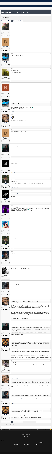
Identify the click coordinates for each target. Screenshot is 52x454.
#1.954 (50, 68)
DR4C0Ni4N (5, 368)
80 (13, 20)
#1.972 (50, 360)
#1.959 (50, 144)
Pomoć (46, 429)
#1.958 (50, 129)
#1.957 (50, 114)
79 (11, 20)
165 (18, 20)
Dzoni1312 (5, 331)
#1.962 (50, 190)
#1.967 (50, 266)
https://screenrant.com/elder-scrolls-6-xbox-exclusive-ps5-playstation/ (22, 398)
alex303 (5, 122)
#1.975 (50, 406)
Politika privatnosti (43, 429)
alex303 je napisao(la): (14, 325)
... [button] (6, 20)
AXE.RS (50, 0)
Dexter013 (5, 274)
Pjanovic (5, 183)
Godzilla (2, 18)
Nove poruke (41, 442)
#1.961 (50, 175)
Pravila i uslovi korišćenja (37, 429)
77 (8, 20)
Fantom (5, 346)
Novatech (5, 76)
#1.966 (50, 251)
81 (15, 20)
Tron (5, 259)
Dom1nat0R (5, 61)
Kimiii (5, 399)
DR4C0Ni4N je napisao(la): (15, 378)
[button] (16, 6)
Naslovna (49, 429)
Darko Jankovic (5, 46)
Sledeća (21, 20)
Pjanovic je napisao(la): (14, 193)
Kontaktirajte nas (32, 429)
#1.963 (50, 205)
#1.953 (50, 53)
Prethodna (2, 20)
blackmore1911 (5, 168)
